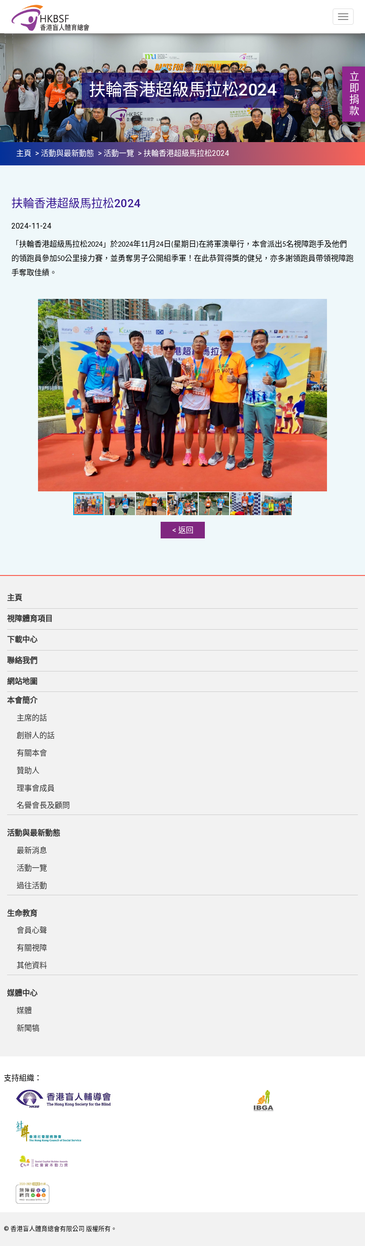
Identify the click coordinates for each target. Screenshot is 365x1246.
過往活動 (32, 885)
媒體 (24, 1010)
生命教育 (22, 913)
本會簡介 (22, 700)
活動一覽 (119, 153)
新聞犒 (28, 1028)
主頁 (23, 153)
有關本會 (32, 752)
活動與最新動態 (67, 153)
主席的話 (32, 717)
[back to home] (50, 18)
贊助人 (28, 770)
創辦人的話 (36, 735)
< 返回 (182, 530)
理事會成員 (36, 788)
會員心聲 (32, 930)
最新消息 (32, 850)
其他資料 (32, 965)
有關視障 (32, 947)
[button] (345, 307)
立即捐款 (353, 94)
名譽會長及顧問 (43, 805)
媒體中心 (22, 992)
